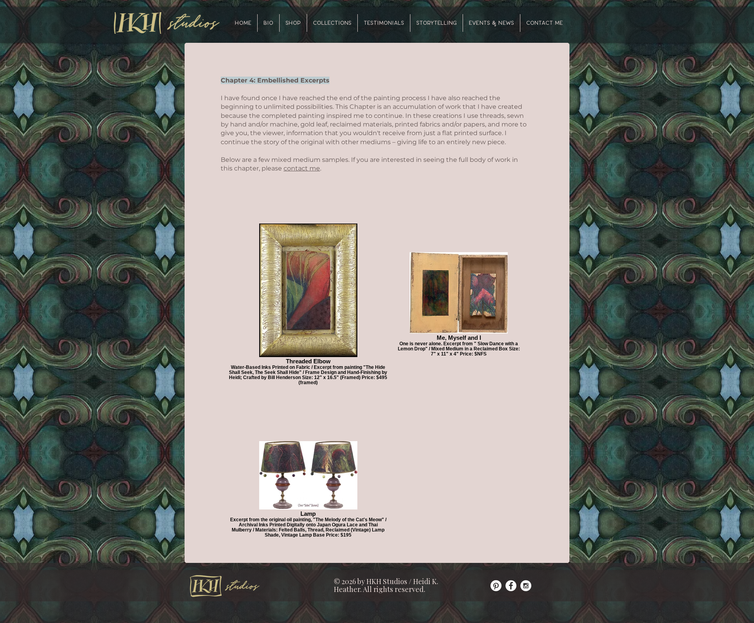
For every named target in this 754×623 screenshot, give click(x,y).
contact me (302, 168)
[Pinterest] (495, 585)
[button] (332, 23)
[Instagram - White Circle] (525, 585)
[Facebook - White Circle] (510, 585)
